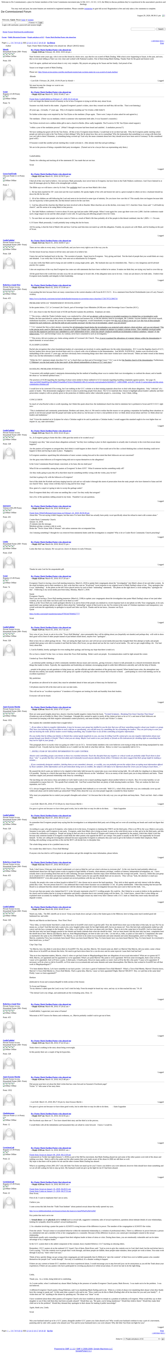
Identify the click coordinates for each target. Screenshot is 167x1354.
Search (20, 32)
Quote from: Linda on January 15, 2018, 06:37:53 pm (50, 1191)
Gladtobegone (8, 1113)
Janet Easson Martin (11, 707)
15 (32, 43)
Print (162, 43)
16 (35, 43)
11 (21, 43)
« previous (155, 41)
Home (5, 32)
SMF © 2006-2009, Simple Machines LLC (95, 1349)
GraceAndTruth (10, 174)
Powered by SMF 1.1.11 (64, 1349)
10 (19, 43)
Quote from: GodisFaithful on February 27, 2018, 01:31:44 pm (53, 99)
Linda (5, 542)
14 (30, 43)
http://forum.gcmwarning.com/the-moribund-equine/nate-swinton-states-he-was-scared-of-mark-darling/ (78, 72)
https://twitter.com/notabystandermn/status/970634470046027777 (54, 614)
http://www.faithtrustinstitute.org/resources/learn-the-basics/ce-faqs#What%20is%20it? (62, 1211)
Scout (5, 92)
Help (15, 32)
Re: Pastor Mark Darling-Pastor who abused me (51, 50)
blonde (6, 49)
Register (30, 32)
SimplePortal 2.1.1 (84, 1351)
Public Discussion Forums (17, 37)
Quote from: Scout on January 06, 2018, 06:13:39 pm (50, 1155)
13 (27, 43)
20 (45, 43)
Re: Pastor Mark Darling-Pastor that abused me (51, 1182)
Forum (10, 32)
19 (42, 43)
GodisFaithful (8, 240)
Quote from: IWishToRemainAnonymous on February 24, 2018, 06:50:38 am (59, 513)
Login (25, 32)
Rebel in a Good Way (12, 285)
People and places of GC (36, 37)
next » (162, 41)
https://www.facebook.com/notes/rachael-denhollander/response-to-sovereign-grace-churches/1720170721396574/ (73, 299)
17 (37, 43)
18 (40, 43)
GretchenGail (8, 1147)
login (23, 20)
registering (88, 9)
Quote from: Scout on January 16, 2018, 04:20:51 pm (50, 1189)
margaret (7, 506)
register (30, 20)
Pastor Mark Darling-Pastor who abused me (61, 37)
